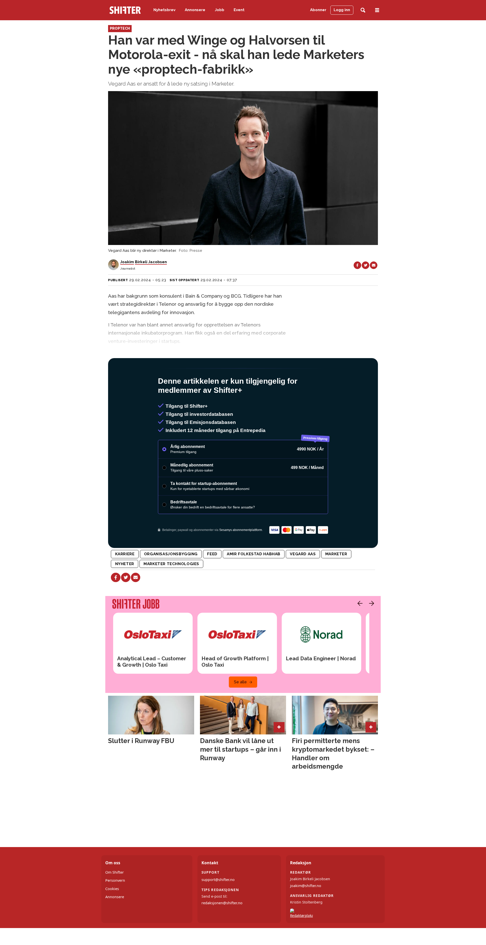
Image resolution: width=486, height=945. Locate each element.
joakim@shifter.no (305, 907)
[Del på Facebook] (357, 265)
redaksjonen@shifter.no (221, 924)
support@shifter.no (218, 901)
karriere (125, 575)
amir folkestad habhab (253, 575)
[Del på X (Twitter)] (365, 265)
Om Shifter (114, 894)
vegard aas (303, 575)
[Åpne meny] (377, 10)
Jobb (219, 10)
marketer (336, 575)
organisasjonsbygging (171, 575)
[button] (359, 625)
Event (239, 10)
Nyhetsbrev (164, 10)
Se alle (240, 703)
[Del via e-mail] (373, 265)
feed (212, 575)
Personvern (115, 902)
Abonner (318, 10)
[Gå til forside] (125, 10)
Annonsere (195, 10)
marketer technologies (171, 585)
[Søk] (363, 10)
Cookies (112, 910)
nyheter (124, 585)
